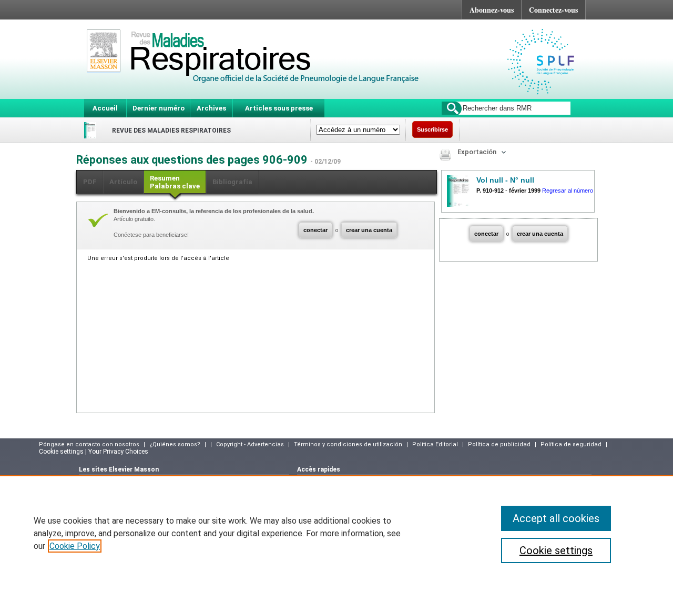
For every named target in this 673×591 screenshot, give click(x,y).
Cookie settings (556, 550)
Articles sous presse (279, 108)
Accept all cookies (556, 518)
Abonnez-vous (492, 9)
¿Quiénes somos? (174, 444)
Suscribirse (432, 129)
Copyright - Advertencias (250, 444)
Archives (211, 108)
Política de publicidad (499, 444)
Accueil (105, 108)
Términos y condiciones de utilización (348, 444)
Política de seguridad (571, 444)
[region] (336, 533)
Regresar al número (567, 190)
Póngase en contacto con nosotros (89, 444)
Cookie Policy (74, 546)
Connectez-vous (553, 9)
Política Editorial (435, 444)
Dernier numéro (158, 108)
